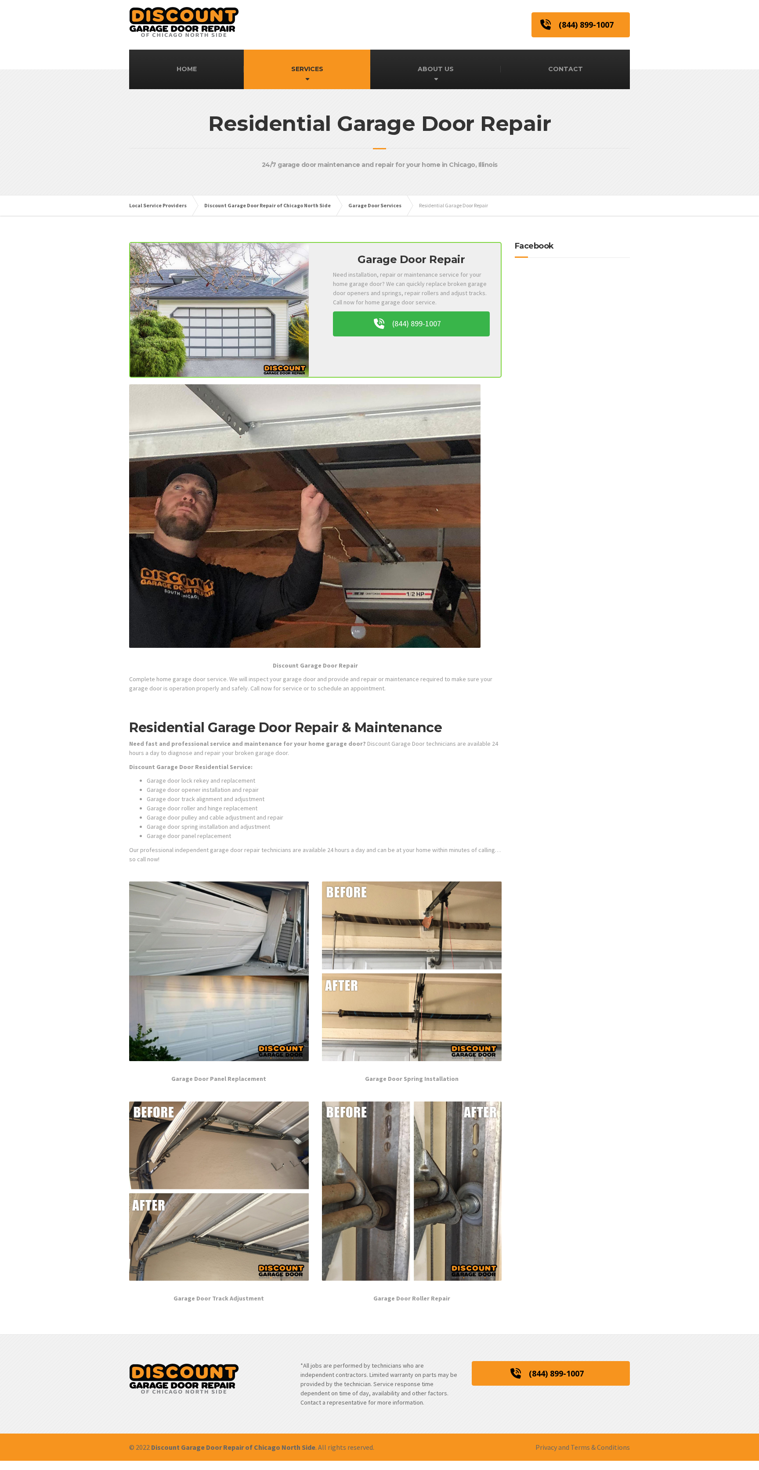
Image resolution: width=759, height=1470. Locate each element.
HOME (187, 69)
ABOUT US (436, 69)
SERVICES (307, 69)
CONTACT (565, 69)
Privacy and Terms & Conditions (582, 1447)
